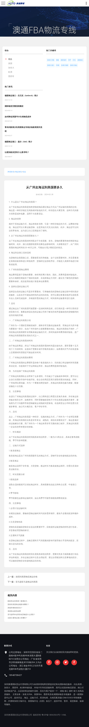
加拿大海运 (73, 65)
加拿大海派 (64, 65)
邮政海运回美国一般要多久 (17, 601)
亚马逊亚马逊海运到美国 (27, 582)
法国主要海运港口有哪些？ (17, 618)
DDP (69, 60)
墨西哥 (11, 76)
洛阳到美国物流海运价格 (27, 577)
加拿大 (11, 68)
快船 (57, 60)
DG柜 (57, 65)
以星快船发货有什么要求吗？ (17, 152)
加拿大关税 (50, 60)
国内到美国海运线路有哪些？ (18, 604)
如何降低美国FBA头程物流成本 (18, 117)
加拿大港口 (50, 65)
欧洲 (10, 72)
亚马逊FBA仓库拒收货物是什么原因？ (21, 614)
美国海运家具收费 (14, 611)
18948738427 (15, 675)
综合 (10, 59)
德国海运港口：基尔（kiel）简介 (18, 142)
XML (64, 715)
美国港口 (80, 60)
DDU (74, 60)
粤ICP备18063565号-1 (51, 715)
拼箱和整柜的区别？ (15, 608)
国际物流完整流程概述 (14, 106)
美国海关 (63, 60)
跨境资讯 (11, 172)
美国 (10, 63)
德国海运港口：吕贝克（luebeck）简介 (21, 96)
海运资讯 (18, 172)
